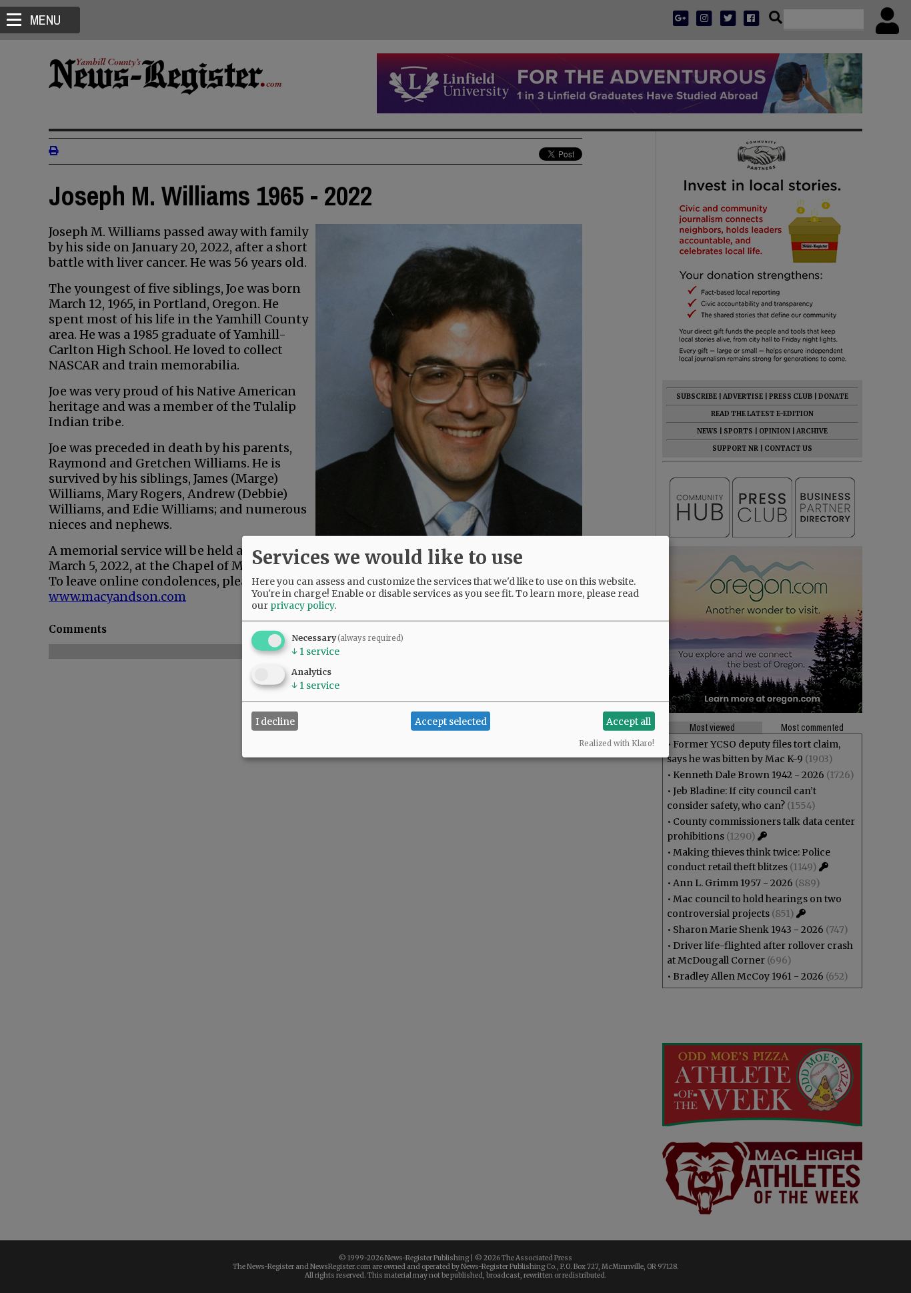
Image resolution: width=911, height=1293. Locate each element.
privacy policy (302, 605)
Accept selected (451, 721)
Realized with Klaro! (616, 743)
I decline (275, 721)
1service (315, 651)
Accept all (628, 721)
